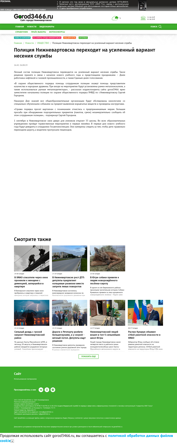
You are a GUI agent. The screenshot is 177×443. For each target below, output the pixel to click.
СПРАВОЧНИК (21, 32)
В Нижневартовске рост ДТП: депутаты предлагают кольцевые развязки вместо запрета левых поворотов (68, 282)
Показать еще (88, 356)
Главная (19, 26)
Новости (31, 26)
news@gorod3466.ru (46, 412)
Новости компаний (22, 38)
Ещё (59, 26)
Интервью (83, 38)
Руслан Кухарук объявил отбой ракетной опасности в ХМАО (144, 334)
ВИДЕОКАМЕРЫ (47, 26)
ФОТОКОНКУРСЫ (57, 32)
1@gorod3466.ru (44, 414)
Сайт (17, 374)
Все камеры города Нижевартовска (47, 38)
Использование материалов (25, 379)
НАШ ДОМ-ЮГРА (69, 38)
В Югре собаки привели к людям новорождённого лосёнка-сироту (104, 280)
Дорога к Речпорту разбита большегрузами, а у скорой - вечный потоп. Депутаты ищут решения (69, 336)
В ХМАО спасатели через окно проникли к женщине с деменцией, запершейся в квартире (31, 282)
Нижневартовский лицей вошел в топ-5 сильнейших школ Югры (105, 334)
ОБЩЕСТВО (43, 42)
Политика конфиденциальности (25, 402)
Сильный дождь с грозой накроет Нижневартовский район (29, 334)
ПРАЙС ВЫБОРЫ (38, 32)
